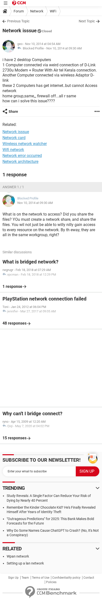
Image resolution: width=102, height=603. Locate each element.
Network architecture (20, 161)
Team (25, 577)
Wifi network (13, 149)
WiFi (53, 11)
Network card (14, 137)
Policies (51, 582)
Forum (19, 11)
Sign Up (13, 577)
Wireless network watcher (24, 143)
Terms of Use (40, 577)
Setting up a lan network (25, 563)
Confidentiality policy (66, 577)
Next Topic (87, 21)
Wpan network (18, 556)
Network (36, 11)
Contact (88, 577)
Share (13, 111)
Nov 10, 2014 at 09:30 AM (64, 48)
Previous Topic (18, 21)
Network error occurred (22, 155)
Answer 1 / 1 (13, 187)
